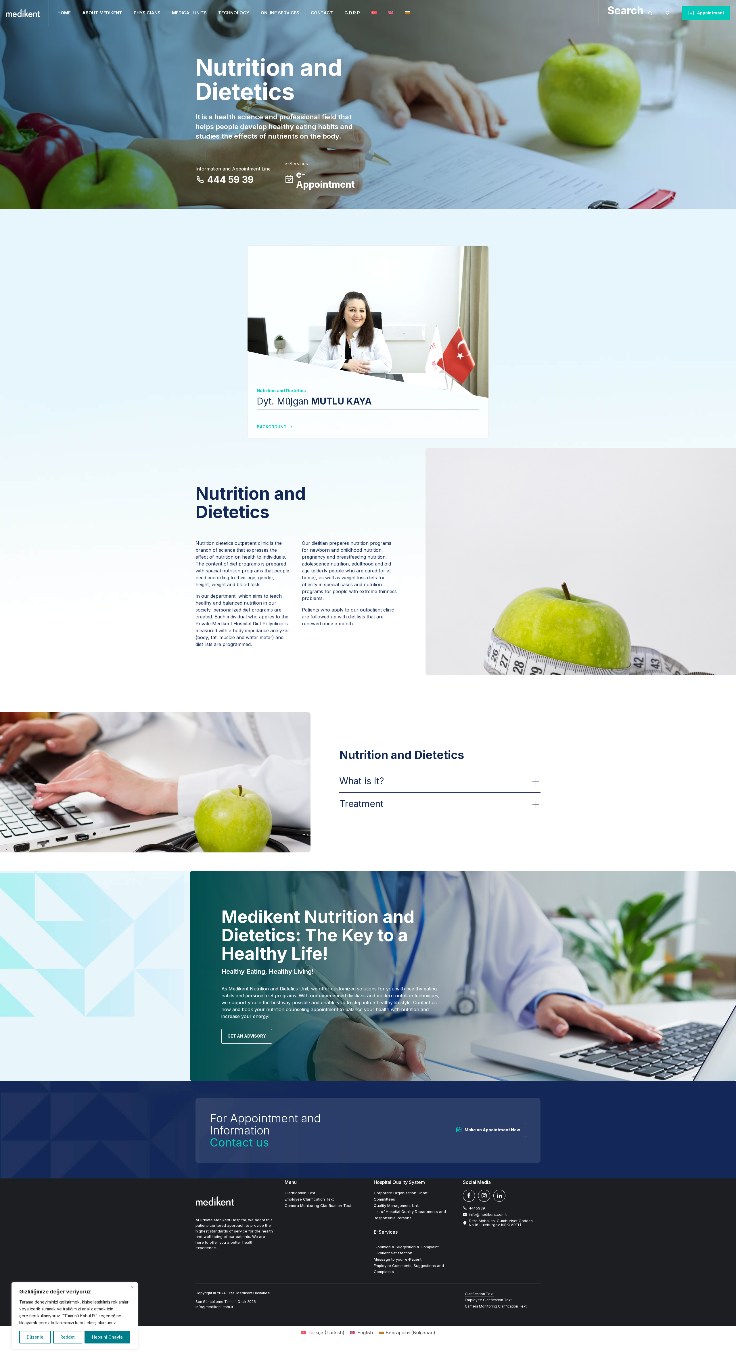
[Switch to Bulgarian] (407, 13)
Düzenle (35, 1337)
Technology (233, 13)
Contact (322, 13)
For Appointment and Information (265, 1130)
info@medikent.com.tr (214, 1307)
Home (64, 13)
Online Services (280, 13)
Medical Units (189, 13)
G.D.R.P (352, 13)
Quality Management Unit (396, 1205)
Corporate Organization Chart (401, 1193)
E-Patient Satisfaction (393, 1253)
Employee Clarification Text (309, 1199)
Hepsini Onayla (107, 1337)
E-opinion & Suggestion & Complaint (406, 1247)
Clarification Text (300, 1193)
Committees (384, 1199)
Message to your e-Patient (397, 1259)
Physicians (147, 13)
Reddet (67, 1337)
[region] (75, 1316)
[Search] (650, 13)
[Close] (132, 1287)
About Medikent (102, 13)
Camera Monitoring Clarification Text (318, 1205)
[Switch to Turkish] (374, 13)
